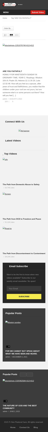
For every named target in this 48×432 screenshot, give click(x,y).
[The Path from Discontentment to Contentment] (24, 239)
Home (12, 427)
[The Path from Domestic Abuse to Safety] (24, 170)
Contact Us (24, 427)
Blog (36, 427)
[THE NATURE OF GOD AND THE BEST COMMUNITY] (24, 391)
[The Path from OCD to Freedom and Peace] (24, 204)
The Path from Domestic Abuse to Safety (21, 184)
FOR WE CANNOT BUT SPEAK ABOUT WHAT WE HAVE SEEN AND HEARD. (22, 352)
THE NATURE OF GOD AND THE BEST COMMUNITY (20, 407)
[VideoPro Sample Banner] (24, 131)
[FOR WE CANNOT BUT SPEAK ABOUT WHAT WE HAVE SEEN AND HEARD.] (23, 334)
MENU (6, 12)
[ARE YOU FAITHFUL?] (24, 56)
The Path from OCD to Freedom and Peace (22, 219)
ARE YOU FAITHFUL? (12, 71)
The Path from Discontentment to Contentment (24, 253)
